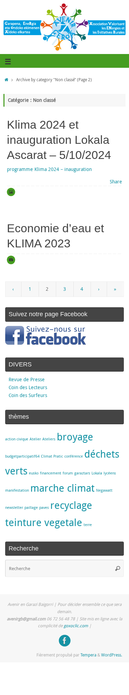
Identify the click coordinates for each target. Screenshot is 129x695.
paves (44, 507)
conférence (73, 456)
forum (68, 473)
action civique (16, 439)
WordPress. (111, 655)
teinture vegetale (43, 522)
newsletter (14, 507)
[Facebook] (65, 640)
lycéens (110, 473)
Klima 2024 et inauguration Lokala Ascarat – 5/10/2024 (59, 139)
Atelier (35, 439)
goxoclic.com (76, 626)
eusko (34, 473)
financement (50, 473)
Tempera (88, 655)
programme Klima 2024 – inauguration (49, 169)
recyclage (71, 505)
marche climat (62, 488)
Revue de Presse (27, 379)
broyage (75, 436)
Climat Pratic (52, 456)
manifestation (17, 490)
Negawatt (104, 490)
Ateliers (48, 439)
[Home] (6, 80)
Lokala (97, 473)
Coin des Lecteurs (28, 387)
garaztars (82, 473)
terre (88, 524)
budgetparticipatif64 (22, 456)
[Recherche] (117, 568)
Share (116, 182)
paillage (31, 507)
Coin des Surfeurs (28, 395)
